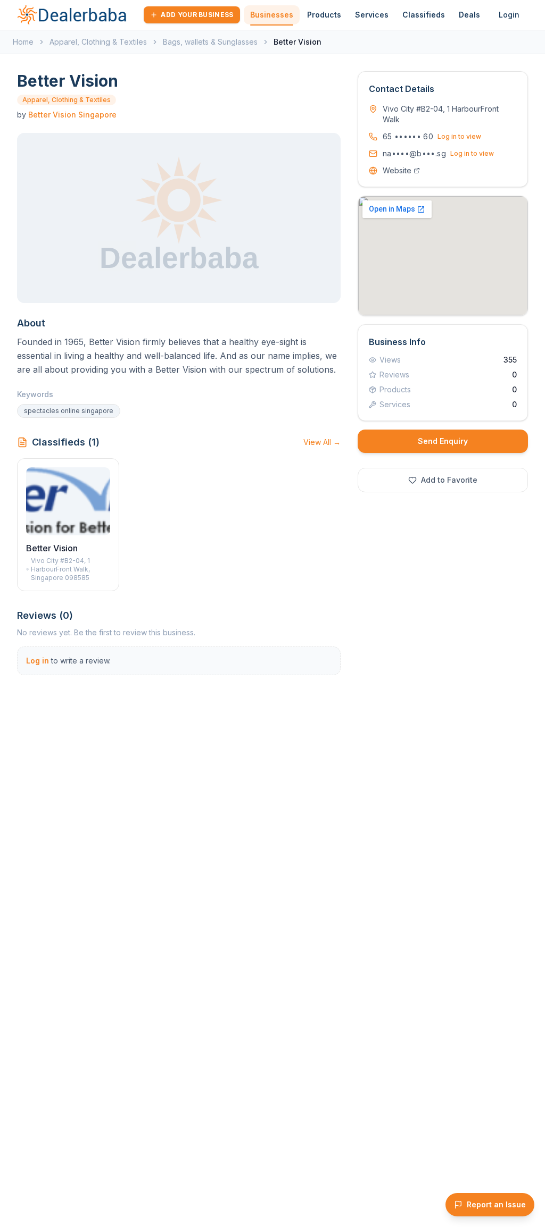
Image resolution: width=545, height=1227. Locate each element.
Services (372, 14)
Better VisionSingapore (72, 114)
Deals (469, 14)
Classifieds (423, 14)
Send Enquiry (443, 441)
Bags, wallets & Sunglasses (210, 41)
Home (23, 41)
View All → (322, 442)
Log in (37, 660)
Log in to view (459, 136)
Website (397, 170)
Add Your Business (197, 15)
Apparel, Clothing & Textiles (98, 41)
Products (324, 14)
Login (509, 14)
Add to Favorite (449, 479)
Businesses (271, 14)
